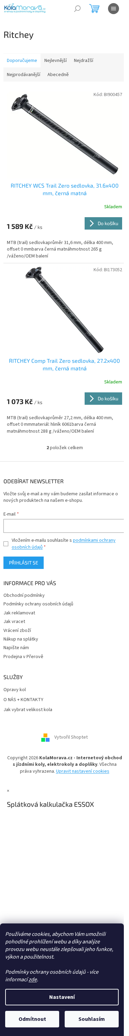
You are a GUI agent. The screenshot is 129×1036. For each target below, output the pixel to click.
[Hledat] (77, 8)
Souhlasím (91, 1019)
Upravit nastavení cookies (82, 771)
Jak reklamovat (19, 613)
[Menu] (113, 8)
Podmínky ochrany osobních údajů (38, 604)
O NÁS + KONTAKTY (23, 700)
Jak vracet (14, 621)
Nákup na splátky (20, 639)
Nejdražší (83, 60)
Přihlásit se (23, 562)
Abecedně (58, 74)
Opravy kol (14, 690)
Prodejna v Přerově (23, 656)
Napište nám (16, 647)
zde (33, 979)
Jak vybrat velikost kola (27, 710)
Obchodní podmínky (24, 595)
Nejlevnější (55, 60)
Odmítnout (32, 1019)
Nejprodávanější (23, 74)
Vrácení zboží (17, 630)
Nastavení (62, 997)
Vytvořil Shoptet (71, 737)
